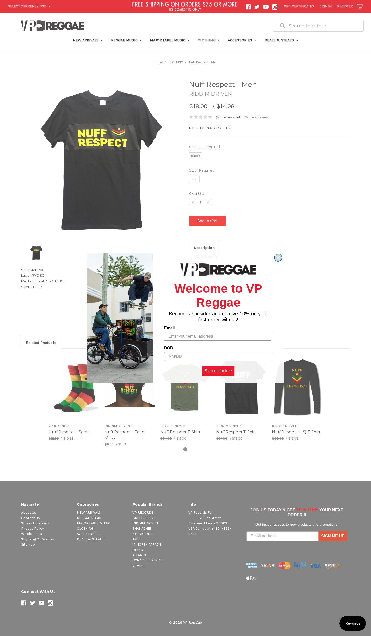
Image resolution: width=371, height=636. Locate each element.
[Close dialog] (278, 257)
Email (169, 328)
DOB (168, 348)
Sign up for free (218, 371)
